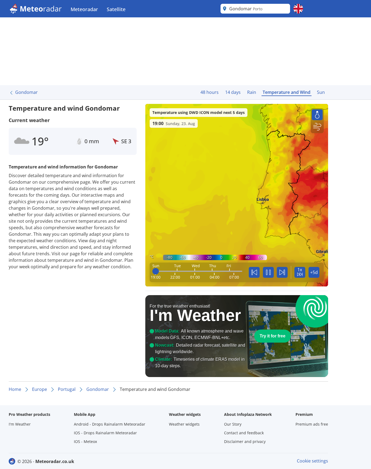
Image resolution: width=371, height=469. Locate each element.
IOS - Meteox (85, 441)
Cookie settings (312, 461)
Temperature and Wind (286, 92)
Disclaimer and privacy (245, 441)
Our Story (232, 424)
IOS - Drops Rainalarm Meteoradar (105, 432)
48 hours (209, 92)
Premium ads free (311, 424)
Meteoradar (84, 9)
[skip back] (254, 272)
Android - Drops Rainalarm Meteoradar (109, 424)
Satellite (116, 9)
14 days (233, 92)
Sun (321, 92)
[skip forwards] (282, 272)
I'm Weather (20, 424)
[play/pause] (268, 272)
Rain (251, 92)
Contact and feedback (244, 432)
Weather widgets (184, 424)
